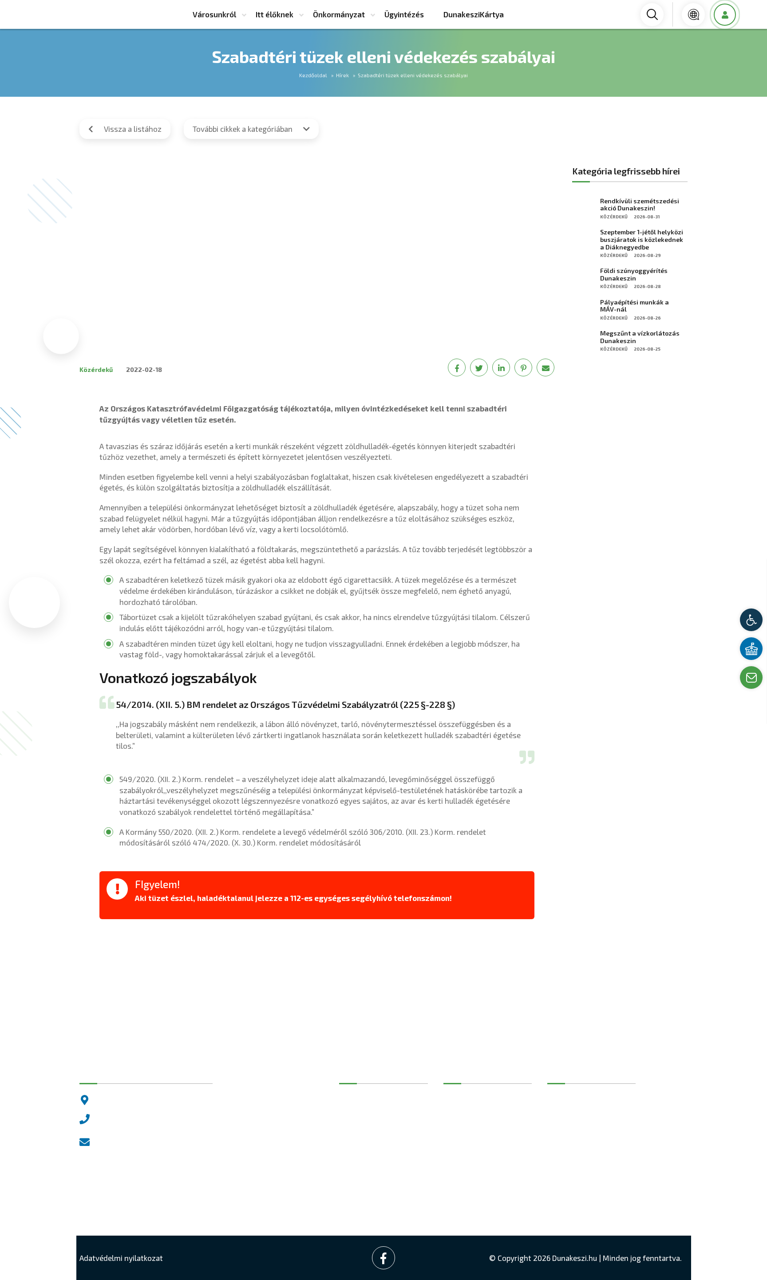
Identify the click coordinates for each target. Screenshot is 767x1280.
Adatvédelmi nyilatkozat (121, 1257)
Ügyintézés (404, 14)
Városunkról (214, 14)
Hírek (342, 75)
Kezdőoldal (313, 75)
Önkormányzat (339, 14)
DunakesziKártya (473, 14)
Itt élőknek (274, 14)
